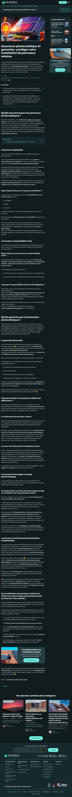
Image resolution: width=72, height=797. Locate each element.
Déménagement (46, 776)
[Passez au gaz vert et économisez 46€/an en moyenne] (36, 10)
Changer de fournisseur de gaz (10, 780)
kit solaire (19, 581)
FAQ (9, 791)
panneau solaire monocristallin (18, 583)
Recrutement (55, 791)
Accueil (3, 6)
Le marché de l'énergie (48, 769)
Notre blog (45, 761)
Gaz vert (7, 766)
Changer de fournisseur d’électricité (10, 776)
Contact (14, 791)
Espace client (59, 761)
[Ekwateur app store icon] (53, 755)
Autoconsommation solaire (22, 762)
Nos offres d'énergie (10, 761)
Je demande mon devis (31, 660)
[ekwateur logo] (9, 2)
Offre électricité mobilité (36, 766)
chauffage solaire (40, 670)
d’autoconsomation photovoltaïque (11, 308)
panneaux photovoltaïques (20, 66)
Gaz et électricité (9, 769)
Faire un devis (60, 70)
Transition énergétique (48, 766)
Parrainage (58, 764)
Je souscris (62, 2)
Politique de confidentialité (34, 791)
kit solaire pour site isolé (37, 585)
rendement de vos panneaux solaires (30, 526)
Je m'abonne (53, 750)
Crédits (61, 791)
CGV (19, 791)
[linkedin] (47, 756)
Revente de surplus (22, 772)
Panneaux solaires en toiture (22, 766)
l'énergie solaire (6, 670)
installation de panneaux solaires (11, 171)
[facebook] (38, 756)
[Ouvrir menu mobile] (69, 2)
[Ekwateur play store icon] (63, 755)
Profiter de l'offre (65, 10)
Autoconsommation (15, 6)
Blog (8, 6)
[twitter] (41, 756)
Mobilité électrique (35, 761)
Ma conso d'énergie (47, 764)
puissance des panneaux (25, 548)
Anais (53, 731)
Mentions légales (46, 791)
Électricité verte (8, 764)
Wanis (30, 729)
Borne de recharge (35, 764)
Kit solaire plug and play (23, 769)
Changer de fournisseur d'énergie (10, 772)
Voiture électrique (47, 774)
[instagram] (44, 756)
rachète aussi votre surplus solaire (17, 679)
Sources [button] (5, 686)
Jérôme (5, 75)
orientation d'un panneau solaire (28, 564)
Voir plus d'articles (36, 738)
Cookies (24, 791)
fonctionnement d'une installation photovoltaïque (23, 163)
